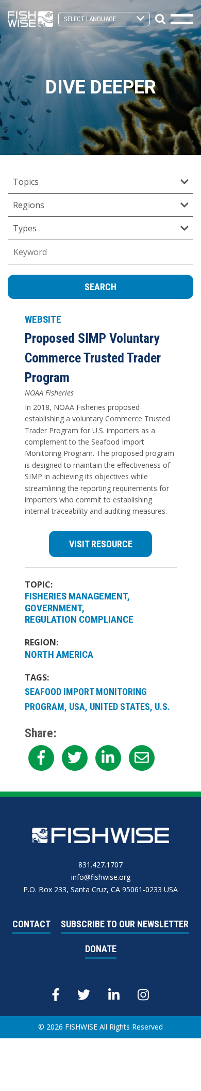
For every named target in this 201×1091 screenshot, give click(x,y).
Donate (100, 948)
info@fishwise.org (100, 877)
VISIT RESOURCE (100, 544)
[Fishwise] (30, 18)
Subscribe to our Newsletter (125, 924)
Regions (28, 205)
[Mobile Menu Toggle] (182, 19)
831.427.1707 (100, 864)
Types (25, 228)
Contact (31, 924)
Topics (26, 181)
